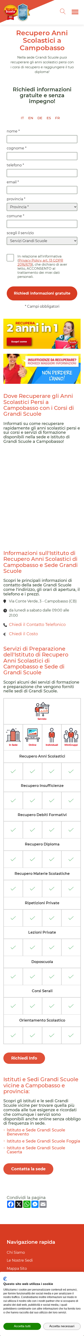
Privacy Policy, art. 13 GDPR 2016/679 (40, 262)
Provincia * (16, 199)
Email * (13, 182)
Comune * (15, 216)
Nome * (13, 131)
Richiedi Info (24, 1058)
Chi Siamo (16, 1252)
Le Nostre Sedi (20, 1260)
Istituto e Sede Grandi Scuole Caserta (36, 1150)
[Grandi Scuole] (17, 12)
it (22, 118)
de (39, 118)
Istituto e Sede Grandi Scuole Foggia (43, 1141)
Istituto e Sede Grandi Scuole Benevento (36, 1132)
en (30, 118)
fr (57, 118)
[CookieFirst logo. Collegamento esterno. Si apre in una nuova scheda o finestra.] (5, 1279)
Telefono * (15, 165)
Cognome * (16, 148)
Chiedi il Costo (23, 634)
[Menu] (75, 12)
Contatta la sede (28, 1168)
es (49, 118)
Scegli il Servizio (20, 233)
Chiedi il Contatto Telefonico (37, 625)
